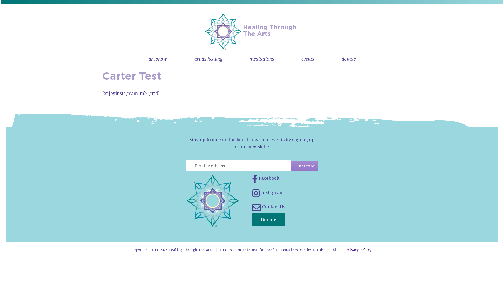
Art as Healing (208, 59)
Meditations (262, 59)
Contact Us (273, 207)
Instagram (272, 192)
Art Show (158, 59)
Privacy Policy (358, 250)
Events (307, 59)
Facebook (269, 178)
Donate (349, 59)
